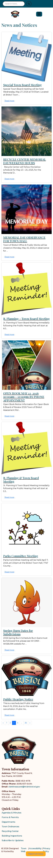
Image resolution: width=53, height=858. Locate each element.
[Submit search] (28, 3)
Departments (8, 822)
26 (26, 723)
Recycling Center (10, 831)
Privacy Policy (46, 850)
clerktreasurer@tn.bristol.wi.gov (24, 787)
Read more (9, 101)
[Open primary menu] (39, 14)
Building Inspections (12, 836)
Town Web (23, 850)
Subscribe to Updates (13, 840)
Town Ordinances (10, 826)
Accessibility (35, 848)
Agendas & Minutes (11, 813)
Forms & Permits (10, 817)
